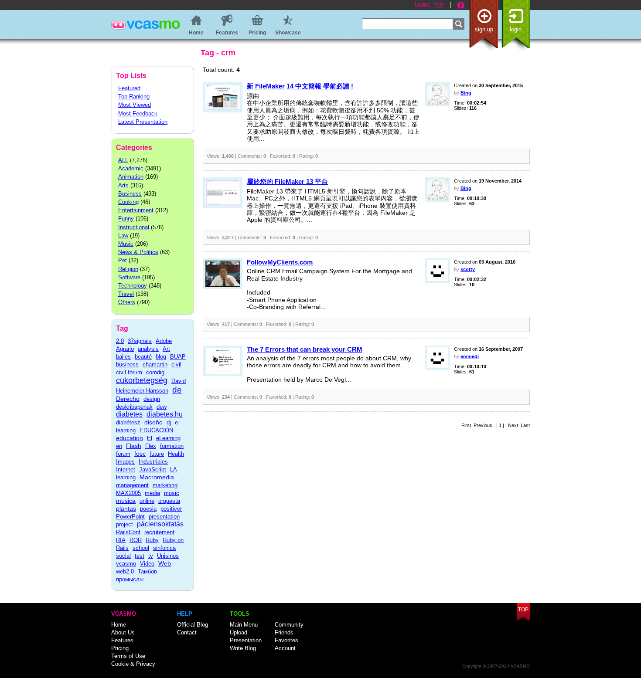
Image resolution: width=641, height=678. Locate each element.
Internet (125, 469)
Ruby (152, 540)
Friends (284, 632)
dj (169, 422)
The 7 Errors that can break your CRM (304, 349)
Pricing (120, 648)
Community (289, 624)
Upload (238, 632)
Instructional (133, 227)
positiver (171, 508)
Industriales (153, 461)
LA (173, 469)
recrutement (159, 532)
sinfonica (164, 548)
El (149, 438)
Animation (130, 176)
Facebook (460, 5)
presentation (164, 516)
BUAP (178, 356)
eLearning (168, 438)
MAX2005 (128, 493)
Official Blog (192, 624)
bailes (123, 356)
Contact (187, 632)
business (127, 364)
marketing (165, 485)
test (139, 556)
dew (162, 406)
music (171, 493)
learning (126, 477)
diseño (153, 422)
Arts (123, 185)
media (152, 493)
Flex (150, 446)
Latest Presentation (142, 122)
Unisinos (168, 556)
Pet (122, 260)
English (422, 4)
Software (129, 277)
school (141, 548)
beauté (143, 356)
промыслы (129, 579)
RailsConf (128, 532)
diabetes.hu (165, 414)
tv (150, 556)
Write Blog (243, 648)
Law (123, 235)
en (119, 446)
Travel (126, 294)
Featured (129, 88)
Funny (126, 218)
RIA (121, 540)
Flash (133, 445)
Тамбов (147, 571)
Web (164, 563)
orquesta (169, 501)
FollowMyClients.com (280, 262)
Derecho (128, 398)
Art (166, 349)
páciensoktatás (160, 524)
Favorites (286, 640)
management (132, 485)
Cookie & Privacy (133, 664)
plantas (126, 508)
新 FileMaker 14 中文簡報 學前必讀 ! (300, 86)
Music (125, 244)
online (147, 501)
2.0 (120, 341)
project (124, 524)
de (177, 389)
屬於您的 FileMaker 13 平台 (287, 181)
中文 (439, 4)
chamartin (155, 364)
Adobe (164, 341)
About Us (123, 632)
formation (172, 446)
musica (126, 500)
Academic (130, 168)
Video (147, 563)
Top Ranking (134, 96)
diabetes (129, 414)
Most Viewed (134, 105)
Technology (132, 285)
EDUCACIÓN (156, 430)
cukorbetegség (141, 380)
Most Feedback (137, 113)
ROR (136, 540)
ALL (123, 160)
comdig (155, 372)
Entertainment (135, 210)
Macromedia (157, 477)
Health (176, 454)
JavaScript (152, 469)
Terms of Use (128, 656)
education (129, 437)
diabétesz (128, 422)
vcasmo (126, 563)
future (157, 454)
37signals (140, 341)
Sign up (484, 29)
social (123, 556)
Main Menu (244, 624)
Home (118, 624)
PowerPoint (130, 516)
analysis (148, 349)
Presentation (246, 640)
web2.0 (125, 571)
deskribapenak (134, 406)
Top (523, 610)
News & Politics (138, 252)
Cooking (128, 202)
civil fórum (129, 372)
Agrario (125, 349)
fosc (140, 453)
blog (161, 356)
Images (125, 461)
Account (285, 648)
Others (126, 302)
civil (176, 364)
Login (516, 29)
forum (123, 454)
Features (122, 640)
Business (130, 193)
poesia (148, 508)
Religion (128, 269)
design (151, 399)
